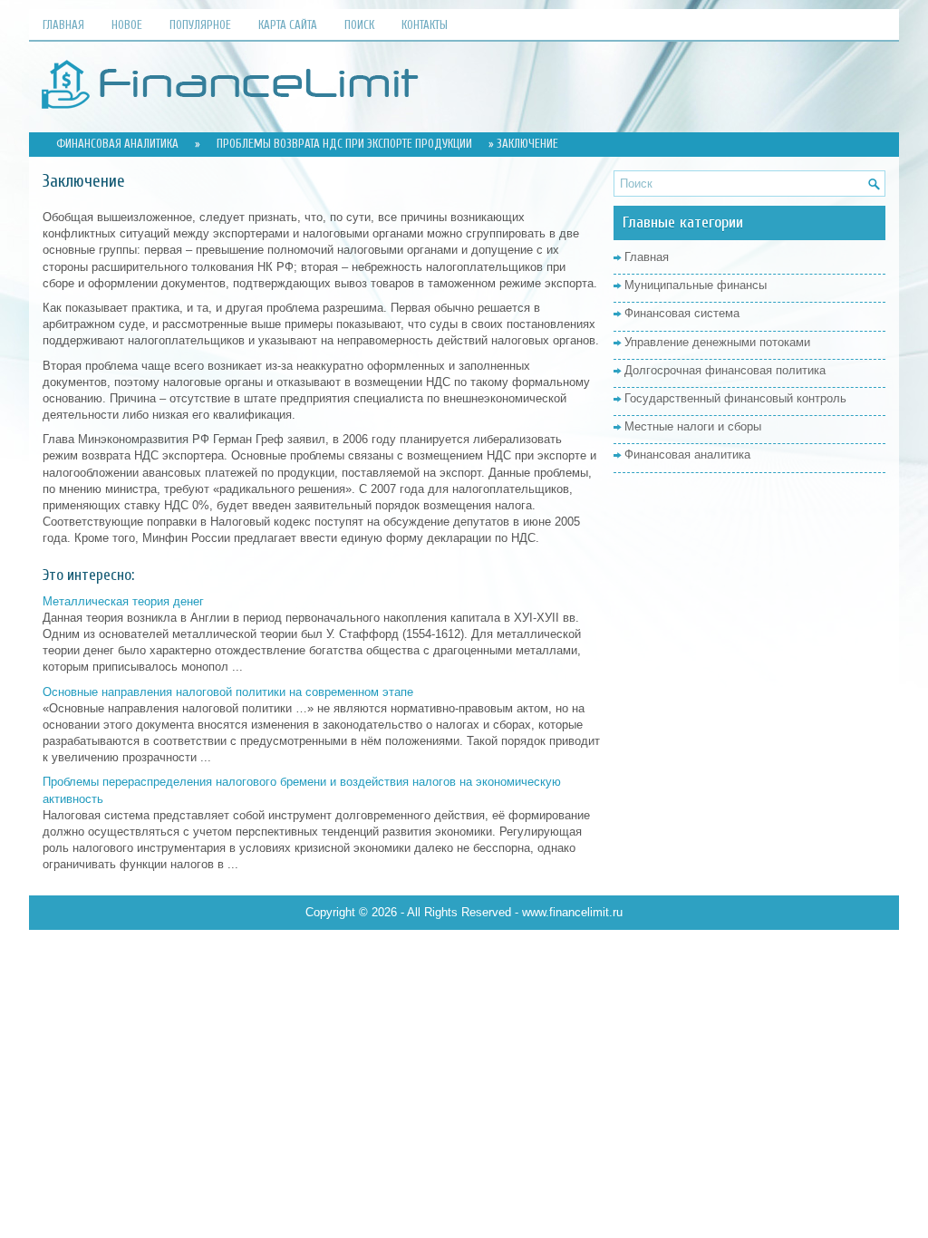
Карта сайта (287, 25)
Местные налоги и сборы (692, 426)
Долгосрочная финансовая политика (725, 370)
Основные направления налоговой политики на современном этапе (228, 692)
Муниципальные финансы (695, 285)
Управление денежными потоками (717, 342)
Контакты (424, 25)
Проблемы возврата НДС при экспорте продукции (344, 143)
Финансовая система (682, 313)
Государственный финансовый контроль (735, 398)
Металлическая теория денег (123, 601)
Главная (63, 25)
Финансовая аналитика (117, 143)
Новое (126, 25)
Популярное (200, 25)
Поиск (359, 25)
